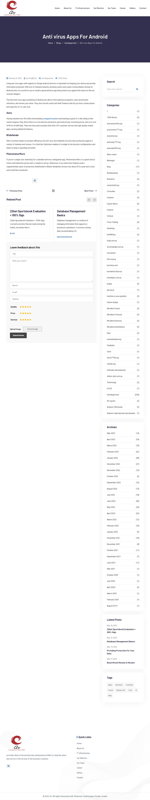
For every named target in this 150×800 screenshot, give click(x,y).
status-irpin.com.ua (114, 376)
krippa (109, 284)
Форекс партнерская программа (121, 413)
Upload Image (15, 329)
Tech (130, 690)
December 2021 (113, 538)
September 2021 (114, 556)
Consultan (111, 191)
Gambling (110, 228)
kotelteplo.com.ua (114, 278)
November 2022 (113, 470)
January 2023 (112, 458)
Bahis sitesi (112, 154)
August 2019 (112, 606)
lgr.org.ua (110, 290)
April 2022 (111, 513)
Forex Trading (112, 222)
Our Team (112, 8)
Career (123, 8)
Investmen (111, 253)
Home (57, 8)
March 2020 (112, 593)
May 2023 (111, 433)
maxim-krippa (112, 302)
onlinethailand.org (114, 339)
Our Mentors (99, 8)
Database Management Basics (121, 641)
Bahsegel (111, 160)
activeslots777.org (114, 130)
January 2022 (112, 532)
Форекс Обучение (114, 407)
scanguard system (50, 118)
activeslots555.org (114, 124)
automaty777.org (114, 142)
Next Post (88, 190)
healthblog (111, 234)
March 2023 (112, 445)
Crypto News (112, 204)
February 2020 (113, 600)
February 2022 (113, 526)
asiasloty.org (112, 136)
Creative (110, 197)
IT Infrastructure (82, 8)
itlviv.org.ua (111, 259)
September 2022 (114, 482)
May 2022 (111, 507)
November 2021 (113, 544)
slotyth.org (111, 364)
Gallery (132, 8)
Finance (110, 210)
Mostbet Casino (113, 308)
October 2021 (112, 550)
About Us (67, 8)
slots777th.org (113, 358)
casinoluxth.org (113, 185)
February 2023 (113, 452)
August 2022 (112, 489)
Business (111, 179)
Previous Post (16, 190)
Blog (12, 233)
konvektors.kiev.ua (114, 271)
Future (110, 690)
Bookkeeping (112, 173)
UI (136, 690)
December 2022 (113, 464)
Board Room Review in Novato (121, 662)
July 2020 (111, 581)
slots (109, 352)
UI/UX (109, 388)
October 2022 (112, 476)
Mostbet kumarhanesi (116, 327)
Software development (116, 370)
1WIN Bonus (112, 117)
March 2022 (112, 519)
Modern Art (120, 690)
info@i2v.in (32, 78)
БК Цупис (111, 401)
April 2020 (111, 587)
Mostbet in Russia (114, 314)
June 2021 (111, 563)
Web (110, 696)
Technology (111, 382)
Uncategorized (47, 78)
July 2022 (111, 495)
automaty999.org (114, 148)
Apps (110, 685)
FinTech (110, 216)
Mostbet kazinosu (114, 321)
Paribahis (111, 345)
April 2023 (111, 439)
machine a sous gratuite (116, 296)
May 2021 (111, 569)
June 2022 (111, 501)
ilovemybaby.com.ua (115, 247)
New (109, 333)
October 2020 (112, 575)
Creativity (129, 685)
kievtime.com (112, 265)
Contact (142, 8)
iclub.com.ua (112, 241)
